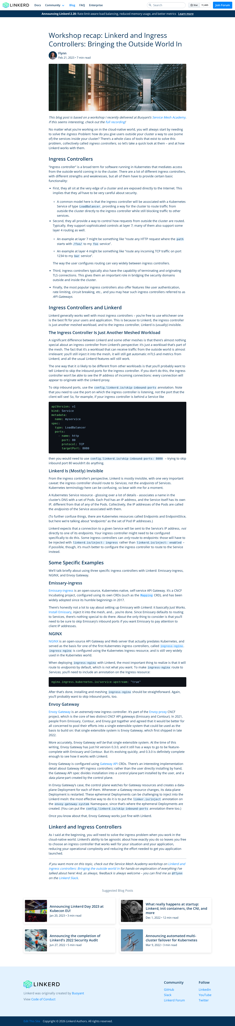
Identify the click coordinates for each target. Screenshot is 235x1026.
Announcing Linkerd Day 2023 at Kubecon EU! (77, 908)
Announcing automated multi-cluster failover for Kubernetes (171, 937)
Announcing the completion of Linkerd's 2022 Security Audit (75, 937)
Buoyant (78, 993)
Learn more (186, 14)
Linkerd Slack (68, 878)
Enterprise (96, 5)
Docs (37, 5)
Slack (167, 995)
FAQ (82, 5)
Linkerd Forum (174, 1000)
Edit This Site (32, 1021)
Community (52, 5)
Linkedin (205, 989)
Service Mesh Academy (168, 117)
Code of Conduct (43, 999)
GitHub (169, 989)
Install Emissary (60, 612)
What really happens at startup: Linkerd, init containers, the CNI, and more (176, 908)
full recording (115, 122)
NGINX (53, 641)
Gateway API (109, 764)
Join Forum (222, 5)
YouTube (205, 995)
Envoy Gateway (60, 712)
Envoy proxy (158, 712)
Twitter (204, 1000)
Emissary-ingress (61, 590)
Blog (72, 5)
